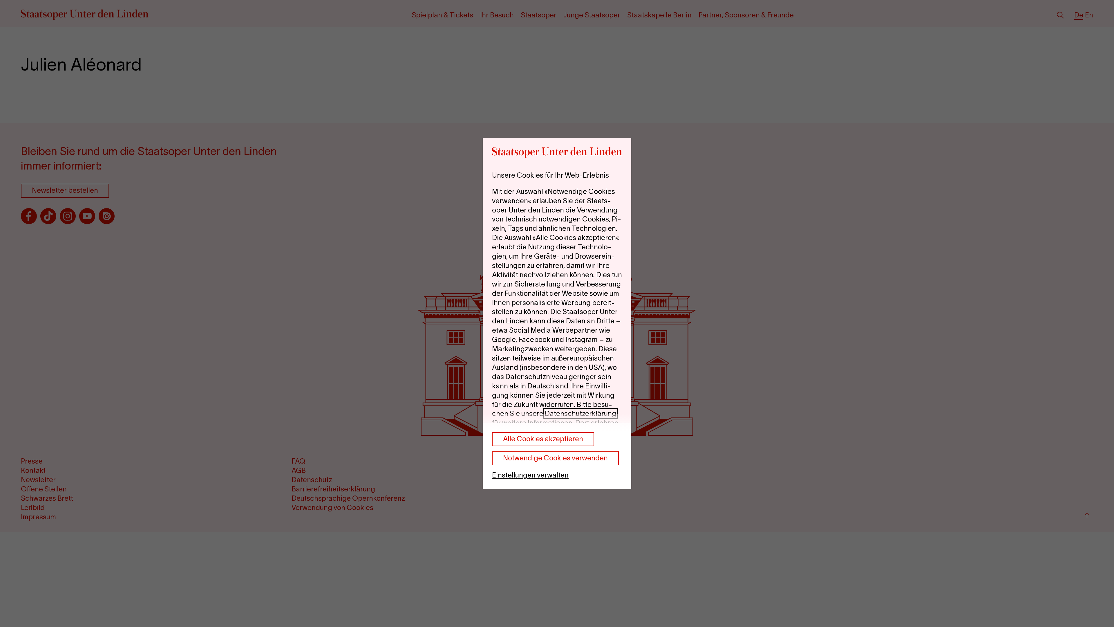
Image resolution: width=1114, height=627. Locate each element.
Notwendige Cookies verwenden (555, 458)
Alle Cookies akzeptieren (543, 439)
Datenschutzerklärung (580, 413)
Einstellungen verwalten (530, 475)
